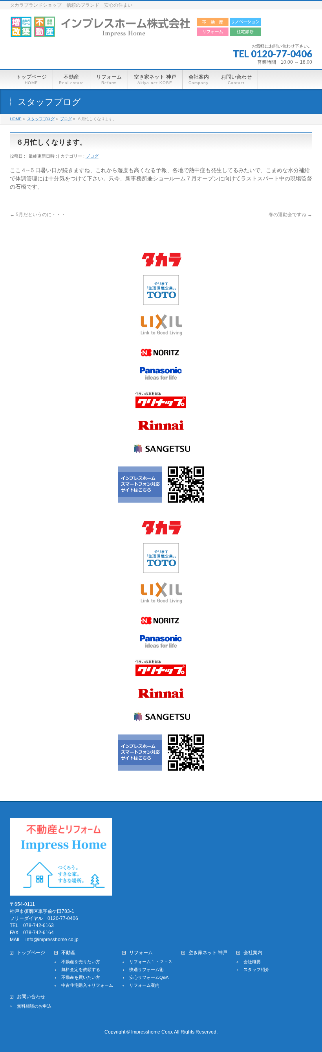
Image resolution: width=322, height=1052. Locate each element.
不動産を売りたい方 (80, 961)
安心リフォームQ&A (148, 977)
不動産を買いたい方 (80, 977)
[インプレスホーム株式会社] (136, 28)
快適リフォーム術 (146, 969)
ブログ (92, 156)
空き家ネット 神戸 (207, 952)
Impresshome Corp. (152, 1032)
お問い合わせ (31, 996)
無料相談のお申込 (34, 1006)
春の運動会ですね (290, 214)
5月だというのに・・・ (38, 214)
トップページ (31, 952)
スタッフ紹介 (256, 969)
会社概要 (252, 961)
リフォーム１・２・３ (150, 961)
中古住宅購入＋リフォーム (87, 985)
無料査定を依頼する (80, 969)
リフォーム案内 (144, 985)
